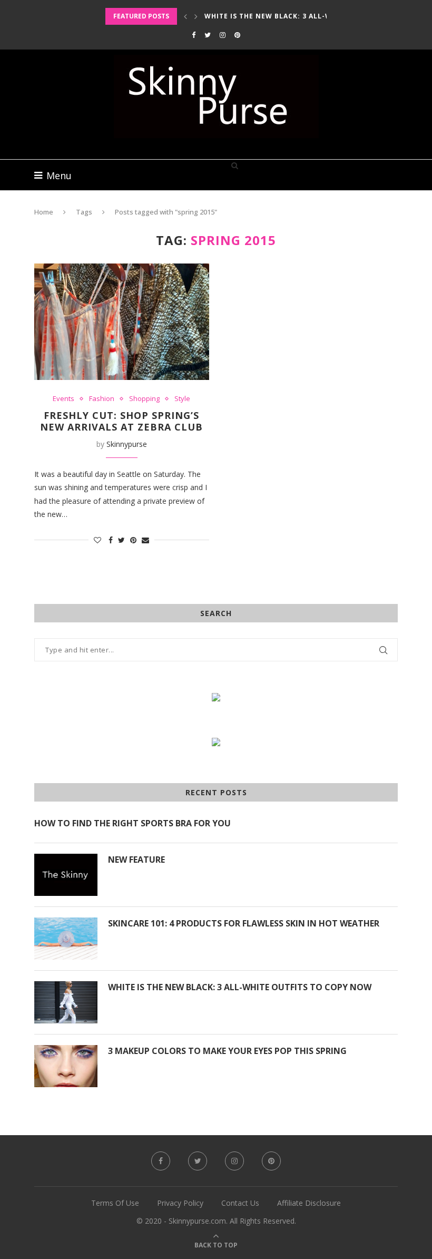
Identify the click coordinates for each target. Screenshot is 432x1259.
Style (182, 399)
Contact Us (240, 1203)
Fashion (101, 399)
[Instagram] (222, 35)
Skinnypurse (126, 444)
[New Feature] (65, 875)
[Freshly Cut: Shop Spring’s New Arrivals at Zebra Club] (121, 321)
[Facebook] (193, 35)
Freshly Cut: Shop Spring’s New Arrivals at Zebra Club (121, 421)
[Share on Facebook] (111, 540)
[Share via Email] (145, 540)
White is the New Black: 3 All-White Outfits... (297, 16)
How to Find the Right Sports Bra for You (132, 823)
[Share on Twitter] (121, 540)
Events (63, 399)
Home (43, 212)
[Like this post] (97, 540)
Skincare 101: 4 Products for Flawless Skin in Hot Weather (243, 923)
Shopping (144, 399)
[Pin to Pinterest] (133, 540)
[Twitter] (207, 35)
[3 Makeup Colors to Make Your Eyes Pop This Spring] (65, 1066)
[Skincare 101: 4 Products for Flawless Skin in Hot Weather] (65, 939)
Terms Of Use (115, 1203)
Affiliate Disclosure (309, 1203)
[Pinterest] (237, 35)
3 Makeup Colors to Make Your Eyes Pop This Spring (227, 1051)
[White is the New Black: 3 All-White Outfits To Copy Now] (65, 1002)
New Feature (136, 859)
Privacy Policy (180, 1203)
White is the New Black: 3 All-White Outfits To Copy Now (239, 987)
